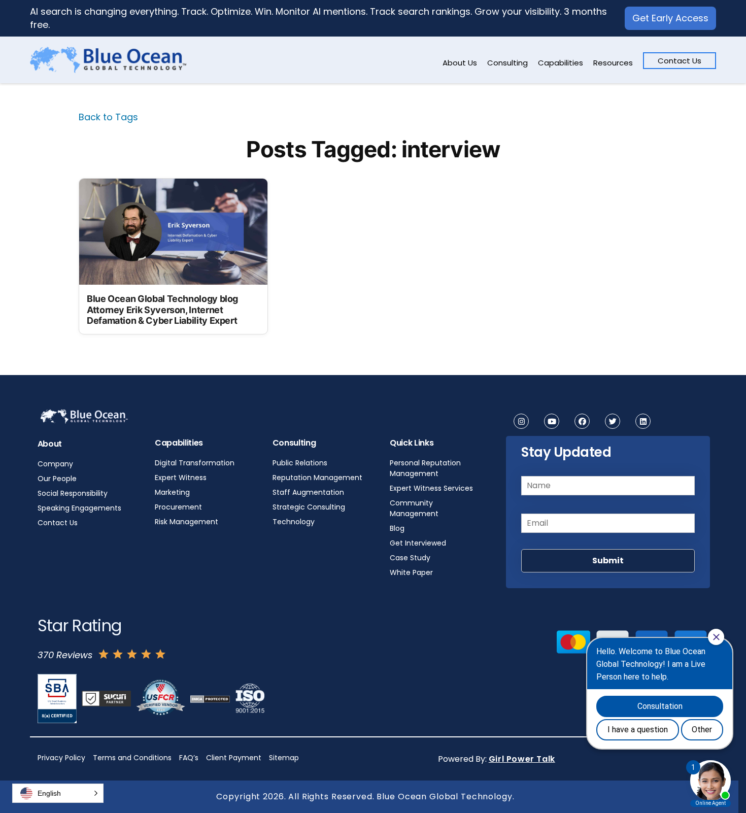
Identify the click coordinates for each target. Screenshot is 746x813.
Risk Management (186, 522)
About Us (460, 62)
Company (55, 464)
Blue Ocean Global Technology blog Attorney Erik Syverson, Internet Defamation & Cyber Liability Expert (162, 309)
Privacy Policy (61, 758)
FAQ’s (188, 758)
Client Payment (233, 758)
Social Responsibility (73, 493)
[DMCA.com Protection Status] (210, 698)
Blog (397, 528)
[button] (58, 793)
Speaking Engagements (79, 508)
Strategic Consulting (309, 507)
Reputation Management (317, 477)
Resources (613, 62)
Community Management (414, 508)
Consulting (507, 62)
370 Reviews (65, 655)
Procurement (178, 507)
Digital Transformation (194, 463)
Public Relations (300, 463)
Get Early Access (670, 18)
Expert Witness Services (431, 488)
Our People (57, 478)
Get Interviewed (418, 543)
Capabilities (560, 62)
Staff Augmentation (308, 492)
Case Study (410, 558)
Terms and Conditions (132, 758)
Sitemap (284, 758)
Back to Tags (108, 117)
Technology (294, 522)
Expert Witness (181, 477)
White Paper (411, 572)
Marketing (172, 492)
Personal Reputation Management (425, 468)
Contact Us (679, 60)
